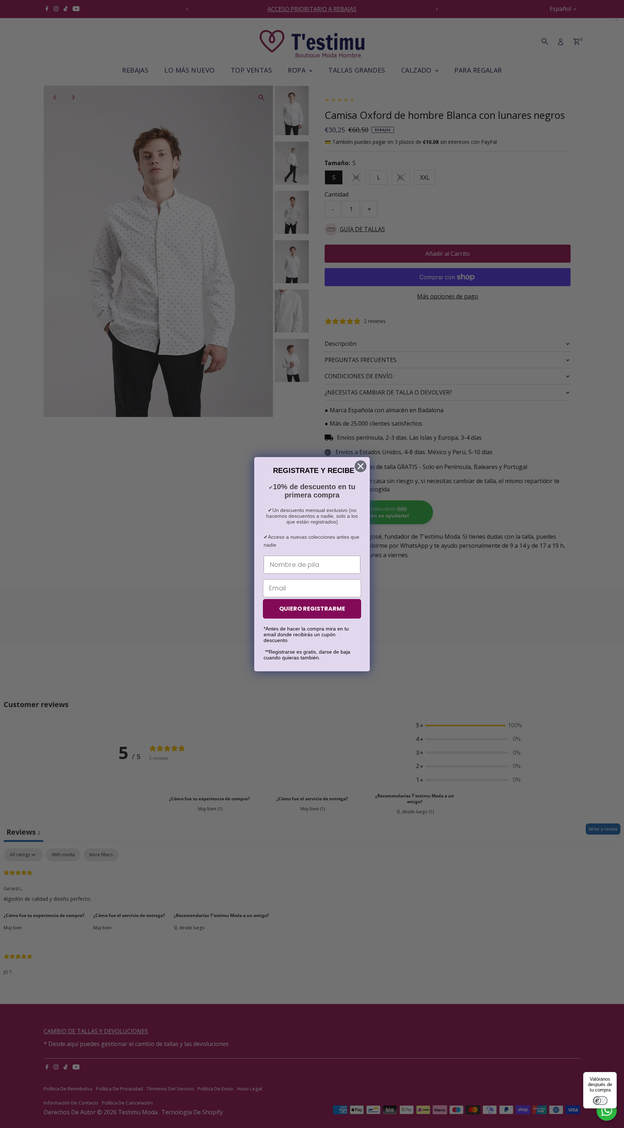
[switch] (600, 1100)
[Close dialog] (360, 466)
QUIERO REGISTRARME (312, 608)
